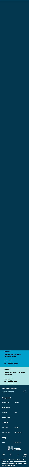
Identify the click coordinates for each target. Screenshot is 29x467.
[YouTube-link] (25, 454)
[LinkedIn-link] (11, 455)
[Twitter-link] (18, 454)
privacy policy (11, 465)
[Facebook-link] (3, 454)
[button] (24, 391)
